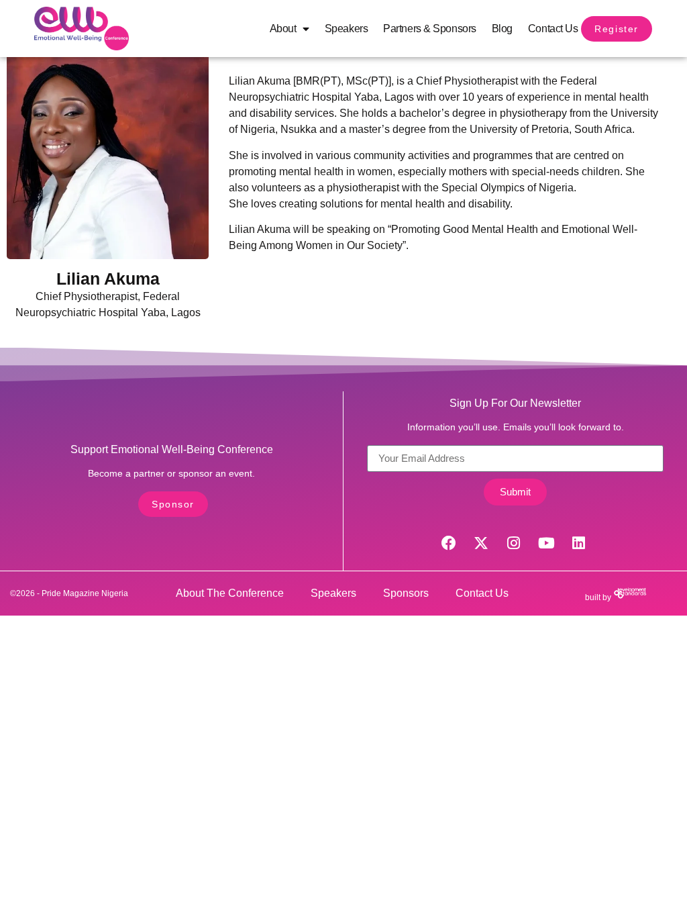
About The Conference (230, 593)
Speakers (346, 28)
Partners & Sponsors (429, 28)
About (283, 28)
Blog (502, 28)
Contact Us (553, 28)
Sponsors (406, 593)
